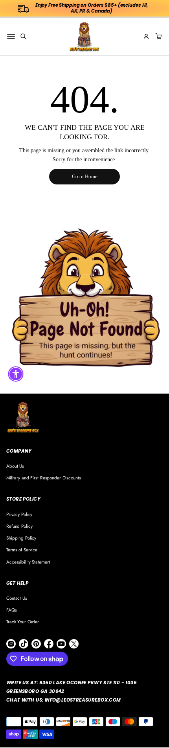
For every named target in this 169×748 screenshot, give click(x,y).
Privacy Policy (19, 514)
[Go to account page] (146, 36)
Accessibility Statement (28, 561)
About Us (15, 465)
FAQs (11, 609)
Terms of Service (21, 549)
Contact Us (16, 598)
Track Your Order (22, 621)
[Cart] (157, 36)
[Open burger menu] (11, 36)
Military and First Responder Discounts (43, 477)
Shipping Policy (21, 537)
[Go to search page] (23, 36)
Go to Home (84, 176)
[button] (23, 36)
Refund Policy (19, 526)
